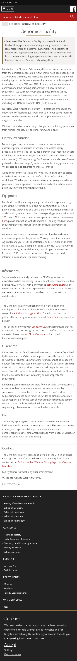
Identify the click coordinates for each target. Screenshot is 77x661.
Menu (9, 9)
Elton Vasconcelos (39, 334)
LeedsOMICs (38, 326)
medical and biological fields (26, 313)
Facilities (15, 23)
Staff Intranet (10, 570)
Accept (10, 644)
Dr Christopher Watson (30, 462)
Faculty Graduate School (16, 592)
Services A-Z (10, 566)
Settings (8, 650)
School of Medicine (13, 516)
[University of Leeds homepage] (73, 8)
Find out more (12, 654)
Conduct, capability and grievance (20, 543)
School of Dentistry (13, 508)
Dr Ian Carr (52, 317)
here (4, 221)
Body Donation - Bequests (17, 539)
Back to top (9, 484)
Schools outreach (12, 552)
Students (8, 588)
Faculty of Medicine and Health (21, 17)
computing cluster (56, 284)
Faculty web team (12, 547)
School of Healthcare (14, 512)
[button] (72, 17)
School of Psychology (14, 520)
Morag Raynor (51, 462)
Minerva (8, 584)
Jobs (6, 606)
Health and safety (12, 534)
